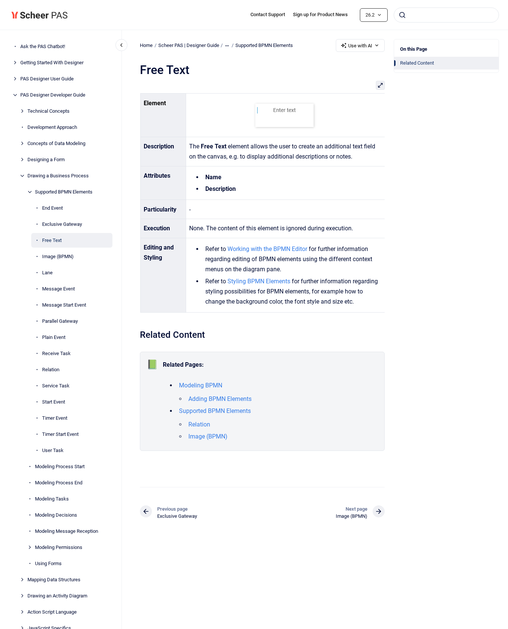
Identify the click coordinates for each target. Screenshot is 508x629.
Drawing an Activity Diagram (57, 596)
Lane (47, 272)
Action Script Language (52, 612)
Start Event (53, 402)
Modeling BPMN (200, 385)
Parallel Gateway (60, 321)
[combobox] (446, 15)
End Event (52, 208)
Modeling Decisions (56, 515)
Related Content (417, 63)
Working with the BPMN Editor (267, 249)
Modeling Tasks (52, 499)
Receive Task (56, 353)
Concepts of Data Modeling (56, 143)
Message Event (58, 289)
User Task (53, 450)
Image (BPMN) (58, 256)
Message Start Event (64, 305)
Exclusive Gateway (62, 224)
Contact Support (267, 14)
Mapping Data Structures (53, 579)
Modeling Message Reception (66, 531)
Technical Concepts (48, 111)
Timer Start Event (60, 434)
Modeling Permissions (58, 547)
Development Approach (52, 127)
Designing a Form (46, 159)
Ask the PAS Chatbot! (42, 46)
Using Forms (48, 563)
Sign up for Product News (320, 14)
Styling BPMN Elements (258, 281)
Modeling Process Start (60, 466)
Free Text (52, 240)
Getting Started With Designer (51, 62)
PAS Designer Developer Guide (52, 95)
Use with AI (360, 45)
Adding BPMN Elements (220, 398)
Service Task (56, 386)
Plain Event (53, 337)
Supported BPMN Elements (64, 192)
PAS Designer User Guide (47, 79)
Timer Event (54, 418)
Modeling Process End (58, 482)
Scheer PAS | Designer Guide (188, 45)
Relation (50, 369)
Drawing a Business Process (58, 175)
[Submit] (402, 15)
